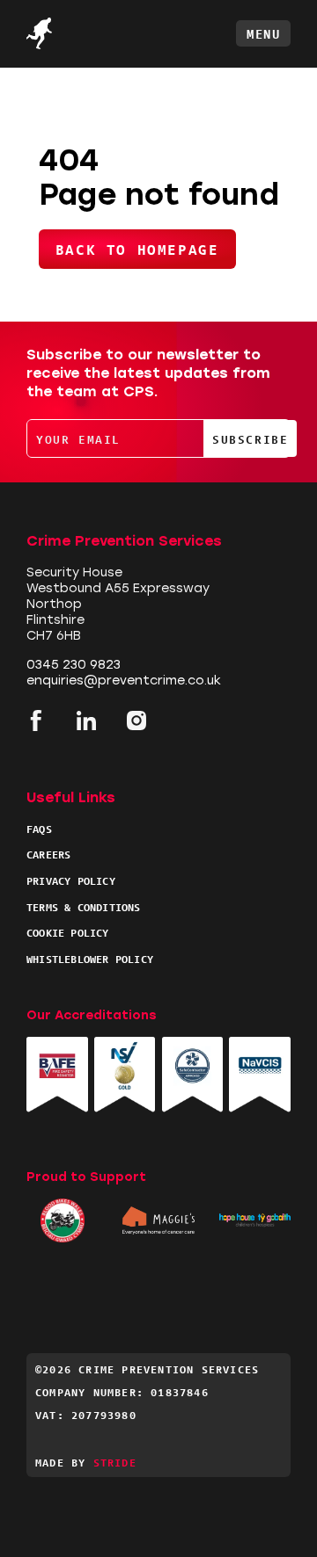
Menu (263, 33)
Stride (114, 1461)
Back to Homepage (137, 248)
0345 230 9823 (73, 664)
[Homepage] (70, 33)
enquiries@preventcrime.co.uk (123, 680)
